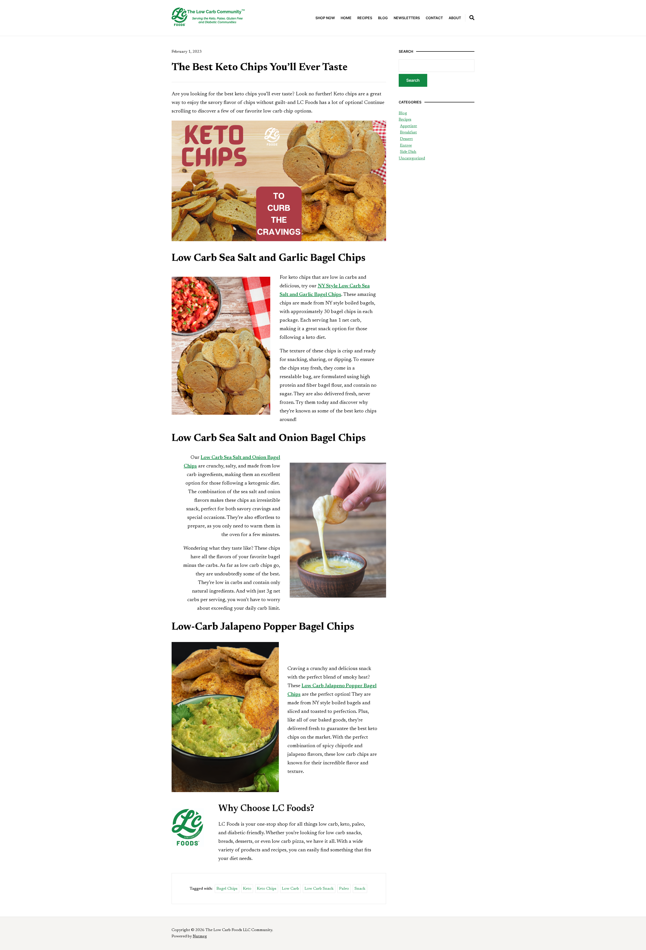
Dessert (406, 139)
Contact (434, 18)
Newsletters (407, 18)
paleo (344, 889)
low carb (290, 889)
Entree (406, 146)
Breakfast (408, 132)
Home (346, 18)
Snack (360, 889)
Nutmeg (200, 936)
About (455, 18)
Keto (247, 889)
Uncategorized (412, 158)
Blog (383, 18)
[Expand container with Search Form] (471, 17)
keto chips (266, 889)
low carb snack (319, 889)
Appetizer (408, 126)
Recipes (364, 18)
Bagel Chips (227, 889)
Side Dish (408, 152)
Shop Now (325, 18)
